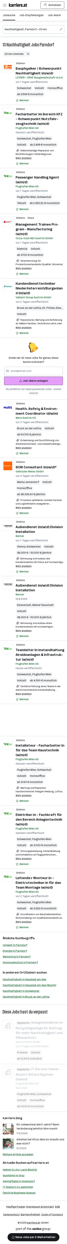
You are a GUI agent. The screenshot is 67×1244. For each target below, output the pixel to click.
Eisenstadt (24, 605)
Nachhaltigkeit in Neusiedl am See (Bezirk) (29, 985)
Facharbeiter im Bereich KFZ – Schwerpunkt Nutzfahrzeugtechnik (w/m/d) (39, 119)
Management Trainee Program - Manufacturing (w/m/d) (37, 229)
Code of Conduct (52, 1214)
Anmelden (54, 5)
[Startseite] (19, 5)
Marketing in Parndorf (17, 956)
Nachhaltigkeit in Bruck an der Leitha (26, 996)
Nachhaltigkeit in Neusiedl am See (24, 979)
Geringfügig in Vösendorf (19, 1181)
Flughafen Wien (41, 138)
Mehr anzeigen (24, 158)
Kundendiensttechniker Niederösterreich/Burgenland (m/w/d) (39, 288)
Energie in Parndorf (15, 950)
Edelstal (22, 248)
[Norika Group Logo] (33, 1229)
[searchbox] (33, 29)
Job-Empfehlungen (31, 15)
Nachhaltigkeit (19, 45)
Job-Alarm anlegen (35, 380)
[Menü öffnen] (5, 5)
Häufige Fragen (15, 1206)
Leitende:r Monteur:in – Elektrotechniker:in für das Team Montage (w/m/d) (38, 882)
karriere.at (40, 1163)
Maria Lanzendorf (28, 482)
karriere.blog (12, 1118)
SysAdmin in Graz (14, 1175)
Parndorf (47, 45)
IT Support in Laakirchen (18, 1187)
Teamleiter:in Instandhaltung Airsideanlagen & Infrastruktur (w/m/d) (40, 654)
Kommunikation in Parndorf (20, 962)
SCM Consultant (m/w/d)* (36, 467)
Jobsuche (9, 15)
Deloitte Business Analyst (19, 1192)
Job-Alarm (54, 15)
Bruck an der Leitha (29, 308)
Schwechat (24, 88)
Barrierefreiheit (30, 1214)
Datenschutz (11, 1214)
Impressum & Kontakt (40, 1206)
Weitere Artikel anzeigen (18, 1154)
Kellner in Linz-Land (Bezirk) (20, 1169)
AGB (57, 1206)
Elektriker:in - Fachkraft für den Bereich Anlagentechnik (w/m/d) (39, 819)
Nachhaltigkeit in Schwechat (21, 991)
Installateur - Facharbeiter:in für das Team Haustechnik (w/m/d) (40, 750)
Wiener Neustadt (43, 605)
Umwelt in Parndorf (15, 945)
